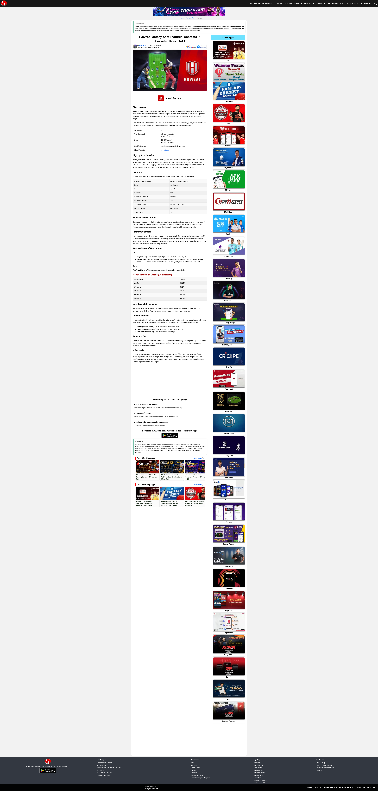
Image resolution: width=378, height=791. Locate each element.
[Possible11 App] (169, 438)
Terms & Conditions (313, 787)
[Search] (375, 2)
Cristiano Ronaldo (259, 783)
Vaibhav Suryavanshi (260, 780)
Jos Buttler (257, 778)
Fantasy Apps (190, 18)
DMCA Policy (320, 763)
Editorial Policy (346, 787)
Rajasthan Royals (197, 775)
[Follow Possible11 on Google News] (191, 47)
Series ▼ (288, 4)
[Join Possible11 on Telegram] (201, 47)
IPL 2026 (100, 770)
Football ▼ (309, 4)
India (192, 763)
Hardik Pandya (258, 770)
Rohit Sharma (258, 765)
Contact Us (360, 787)
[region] (170, 380)
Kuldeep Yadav (258, 775)
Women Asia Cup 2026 (263, 4)
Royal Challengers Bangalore (201, 778)
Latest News (332, 4)
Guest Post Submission (324, 765)
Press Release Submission (325, 768)
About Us (371, 787)
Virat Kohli (256, 763)
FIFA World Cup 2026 (104, 773)
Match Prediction (354, 4)
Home (250, 4)
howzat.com (165, 150)
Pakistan (194, 773)
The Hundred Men (103, 775)
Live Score (278, 4)
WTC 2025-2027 (103, 765)
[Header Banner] (189, 11)
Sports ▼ (320, 4)
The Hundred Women (104, 763)
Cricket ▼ (298, 4)
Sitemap (319, 770)
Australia (194, 765)
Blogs (342, 4)
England (193, 770)
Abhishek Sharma (259, 773)
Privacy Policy (330, 787)
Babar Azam (257, 768)
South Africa (195, 768)
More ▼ (367, 4)
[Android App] (47, 773)
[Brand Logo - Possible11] (48, 764)
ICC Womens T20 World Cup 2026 (109, 768)
